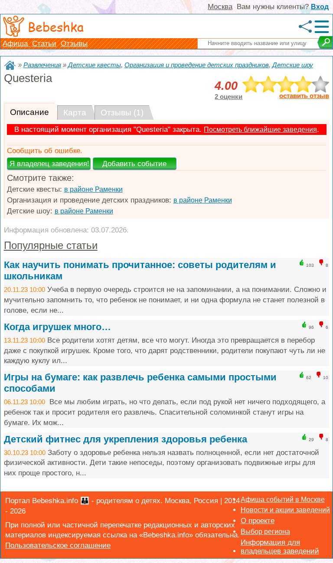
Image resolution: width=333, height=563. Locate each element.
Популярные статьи (51, 245)
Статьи (44, 43)
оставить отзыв (304, 95)
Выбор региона (265, 531)
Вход (320, 6)
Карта (74, 112)
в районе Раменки (93, 189)
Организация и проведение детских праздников (196, 65)
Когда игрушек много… (57, 326)
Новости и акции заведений (285, 510)
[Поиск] (325, 42)
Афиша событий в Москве (283, 499)
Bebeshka (56, 26)
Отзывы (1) (122, 112)
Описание (29, 112)
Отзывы (74, 43)
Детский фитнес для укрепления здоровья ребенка (125, 439)
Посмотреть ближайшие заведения (260, 129)
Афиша (16, 43)
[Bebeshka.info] (10, 65)
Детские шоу (292, 65)
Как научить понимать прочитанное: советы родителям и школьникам (140, 270)
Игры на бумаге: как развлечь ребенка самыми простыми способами (140, 383)
